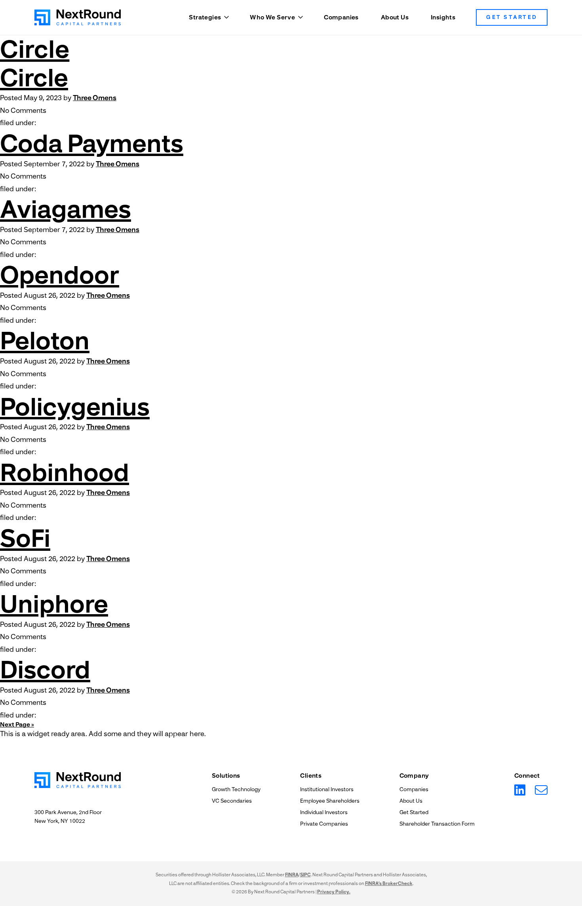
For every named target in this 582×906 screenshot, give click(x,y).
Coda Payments (91, 144)
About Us (395, 17)
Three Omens (94, 97)
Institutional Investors (327, 789)
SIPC (305, 875)
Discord (45, 670)
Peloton (44, 341)
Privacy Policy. (333, 892)
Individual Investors (324, 812)
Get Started (511, 17)
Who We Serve (272, 17)
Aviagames (65, 209)
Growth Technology (236, 789)
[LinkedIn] (519, 790)
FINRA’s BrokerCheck (389, 883)
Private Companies (324, 823)
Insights (443, 17)
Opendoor (59, 275)
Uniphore (54, 604)
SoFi (25, 538)
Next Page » (17, 725)
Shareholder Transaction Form (437, 823)
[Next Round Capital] (77, 17)
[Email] (541, 790)
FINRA (292, 875)
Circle (34, 49)
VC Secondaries (232, 801)
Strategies (205, 17)
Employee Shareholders (329, 801)
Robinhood (64, 473)
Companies (341, 17)
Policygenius (75, 407)
